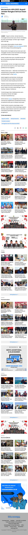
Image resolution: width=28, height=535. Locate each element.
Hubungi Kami (14, 528)
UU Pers (6, 526)
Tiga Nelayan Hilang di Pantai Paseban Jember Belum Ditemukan (21, 399)
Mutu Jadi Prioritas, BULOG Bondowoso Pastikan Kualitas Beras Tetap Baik (7, 449)
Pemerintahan (4, 7)
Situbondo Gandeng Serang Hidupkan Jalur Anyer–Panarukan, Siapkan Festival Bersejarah (20, 211)
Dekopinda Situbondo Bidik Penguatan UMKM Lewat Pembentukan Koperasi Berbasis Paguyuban (20, 197)
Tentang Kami (5, 520)
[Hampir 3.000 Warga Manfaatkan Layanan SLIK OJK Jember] (7, 468)
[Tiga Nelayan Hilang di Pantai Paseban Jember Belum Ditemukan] (21, 393)
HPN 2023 (23, 118)
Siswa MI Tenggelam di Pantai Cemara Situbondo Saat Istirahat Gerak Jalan (7, 412)
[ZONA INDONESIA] (12, 3)
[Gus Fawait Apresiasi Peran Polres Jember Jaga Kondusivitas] (7, 205)
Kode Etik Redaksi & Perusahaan (14, 522)
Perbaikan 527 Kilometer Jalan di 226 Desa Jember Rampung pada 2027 (21, 170)
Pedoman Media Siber (13, 523)
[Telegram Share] (23, 128)
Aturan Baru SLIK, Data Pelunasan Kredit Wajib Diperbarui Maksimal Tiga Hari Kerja (20, 449)
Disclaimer (20, 526)
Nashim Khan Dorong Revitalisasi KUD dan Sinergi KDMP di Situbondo (6, 184)
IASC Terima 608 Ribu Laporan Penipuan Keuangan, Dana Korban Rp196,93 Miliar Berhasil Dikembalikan (7, 462)
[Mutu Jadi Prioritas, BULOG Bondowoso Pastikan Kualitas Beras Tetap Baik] (7, 443)
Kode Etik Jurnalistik (21, 520)
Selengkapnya (13, 294)
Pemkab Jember (6, 121)
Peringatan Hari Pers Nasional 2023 (10, 123)
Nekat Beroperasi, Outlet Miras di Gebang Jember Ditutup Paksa (7, 170)
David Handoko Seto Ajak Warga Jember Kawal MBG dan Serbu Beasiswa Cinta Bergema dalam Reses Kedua (6, 289)
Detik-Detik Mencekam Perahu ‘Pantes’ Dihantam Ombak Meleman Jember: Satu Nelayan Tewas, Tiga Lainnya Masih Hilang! (20, 412)
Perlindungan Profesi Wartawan (12, 525)
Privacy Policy (13, 526)
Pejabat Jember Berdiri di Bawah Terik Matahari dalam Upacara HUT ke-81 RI (7, 157)
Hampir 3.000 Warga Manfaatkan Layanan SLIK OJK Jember (6, 474)
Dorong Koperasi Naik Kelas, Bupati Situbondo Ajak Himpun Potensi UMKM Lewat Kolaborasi (21, 184)
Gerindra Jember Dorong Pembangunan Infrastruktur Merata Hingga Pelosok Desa (20, 263)
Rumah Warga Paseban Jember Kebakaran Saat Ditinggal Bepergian (7, 386)
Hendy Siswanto (15, 118)
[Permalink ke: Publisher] (2, 16)
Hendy (15, 74)
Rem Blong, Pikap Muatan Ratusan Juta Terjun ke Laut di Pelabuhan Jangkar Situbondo (6, 399)
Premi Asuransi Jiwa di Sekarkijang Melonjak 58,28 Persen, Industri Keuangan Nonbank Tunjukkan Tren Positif (20, 474)
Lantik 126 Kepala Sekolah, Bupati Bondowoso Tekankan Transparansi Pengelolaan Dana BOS (20, 157)
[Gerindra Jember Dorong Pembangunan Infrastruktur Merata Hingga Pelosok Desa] (21, 257)
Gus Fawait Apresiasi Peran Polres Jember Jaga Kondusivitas (6, 211)
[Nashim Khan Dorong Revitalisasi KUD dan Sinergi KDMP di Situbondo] (7, 178)
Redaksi (12, 520)
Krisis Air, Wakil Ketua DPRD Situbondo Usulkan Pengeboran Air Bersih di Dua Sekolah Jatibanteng (21, 289)
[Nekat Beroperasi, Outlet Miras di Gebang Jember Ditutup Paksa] (7, 164)
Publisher (6, 16)
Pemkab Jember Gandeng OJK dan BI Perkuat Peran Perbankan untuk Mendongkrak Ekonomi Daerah (20, 143)
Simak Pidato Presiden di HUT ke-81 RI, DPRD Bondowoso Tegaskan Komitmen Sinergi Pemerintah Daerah (7, 263)
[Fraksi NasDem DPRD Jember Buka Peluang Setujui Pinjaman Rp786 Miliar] (7, 270)
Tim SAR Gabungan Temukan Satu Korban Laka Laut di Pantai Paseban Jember (20, 386)
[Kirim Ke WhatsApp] (26, 128)
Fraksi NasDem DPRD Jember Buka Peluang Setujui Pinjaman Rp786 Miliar (6, 276)
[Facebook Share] (15, 128)
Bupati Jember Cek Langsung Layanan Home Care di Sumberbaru (5, 197)
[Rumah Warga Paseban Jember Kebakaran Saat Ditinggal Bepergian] (7, 380)
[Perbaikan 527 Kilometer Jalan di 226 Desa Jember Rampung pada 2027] (21, 164)
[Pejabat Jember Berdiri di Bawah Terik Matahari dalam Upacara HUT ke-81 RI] (7, 150)
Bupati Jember (5, 118)
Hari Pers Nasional (18, 46)
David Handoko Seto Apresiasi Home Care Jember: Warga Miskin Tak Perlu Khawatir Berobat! (20, 276)
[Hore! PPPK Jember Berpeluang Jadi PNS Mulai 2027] (7, 137)
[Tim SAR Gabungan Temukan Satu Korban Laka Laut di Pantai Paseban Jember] (21, 380)
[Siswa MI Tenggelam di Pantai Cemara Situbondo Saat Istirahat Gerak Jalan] (7, 405)
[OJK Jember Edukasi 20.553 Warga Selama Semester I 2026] (21, 455)
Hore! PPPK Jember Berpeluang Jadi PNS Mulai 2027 (6, 143)
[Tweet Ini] (18, 128)
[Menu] (2, 3)
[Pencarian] (26, 4)
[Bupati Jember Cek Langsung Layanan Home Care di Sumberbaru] (7, 191)
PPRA (22, 525)
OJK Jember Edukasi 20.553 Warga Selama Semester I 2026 (20, 462)
